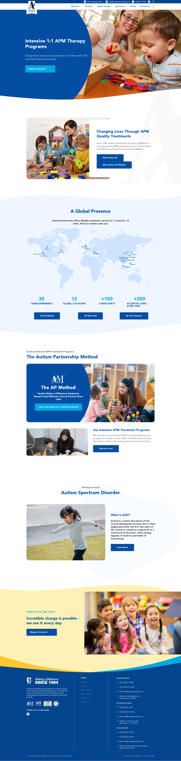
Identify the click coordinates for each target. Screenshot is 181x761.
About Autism (104, 6)
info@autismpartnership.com (119, 2)
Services (88, 6)
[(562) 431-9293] (133, 1)
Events (133, 6)
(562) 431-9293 (140, 2)
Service (84, 686)
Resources (119, 6)
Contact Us (145, 6)
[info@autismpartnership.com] (107, 1)
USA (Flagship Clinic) (94, 2)
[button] (153, 1)
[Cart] (154, 6)
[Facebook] (149, 1)
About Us (75, 6)
